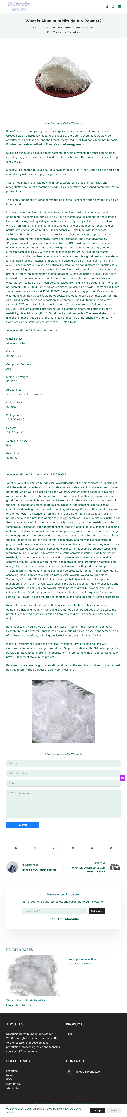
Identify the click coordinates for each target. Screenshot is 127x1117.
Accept (97, 1110)
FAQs (9, 1079)
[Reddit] (92, 848)
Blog (64, 32)
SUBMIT (22, 824)
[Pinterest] (54, 848)
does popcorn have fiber (81, 959)
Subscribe (97, 911)
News (9, 1075)
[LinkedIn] (73, 848)
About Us (12, 1088)
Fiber (69, 1033)
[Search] (113, 6)
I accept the (65, 918)
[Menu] (119, 6)
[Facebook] (15, 848)
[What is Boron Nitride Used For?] (33, 975)
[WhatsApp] (111, 848)
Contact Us (13, 1083)
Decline (113, 1110)
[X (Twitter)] (34, 848)
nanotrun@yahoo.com (88, 1071)
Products (12, 1070)
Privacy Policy (72, 918)
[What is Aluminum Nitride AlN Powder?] (63, 80)
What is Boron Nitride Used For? (26, 1000)
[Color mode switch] (107, 6)
